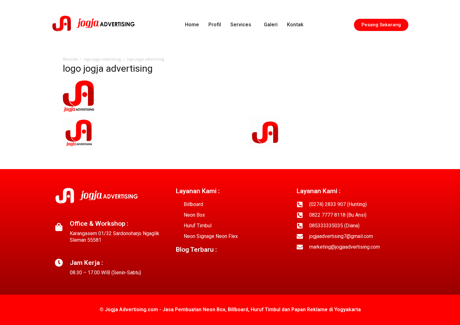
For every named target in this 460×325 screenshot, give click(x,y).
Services (240, 25)
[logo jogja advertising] (78, 110)
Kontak (295, 25)
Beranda (70, 59)
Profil (214, 25)
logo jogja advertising (102, 59)
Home (192, 25)
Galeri (271, 25)
